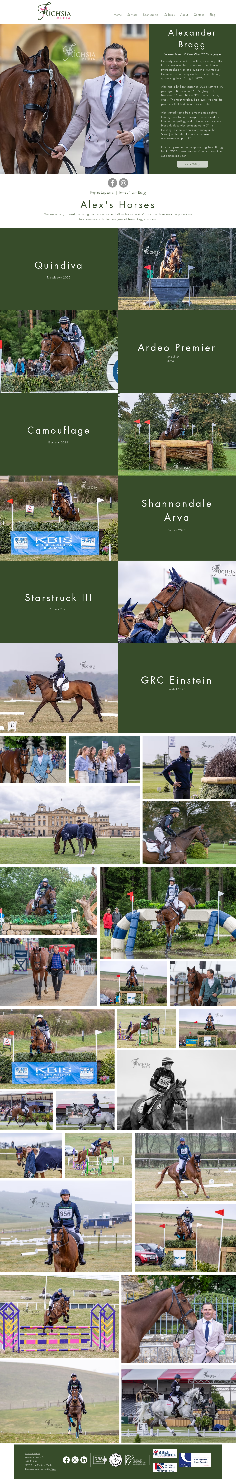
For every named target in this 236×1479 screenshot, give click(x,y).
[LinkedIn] (83, 1459)
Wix (53, 1469)
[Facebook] (112, 183)
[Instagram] (123, 183)
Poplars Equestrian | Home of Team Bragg (118, 192)
